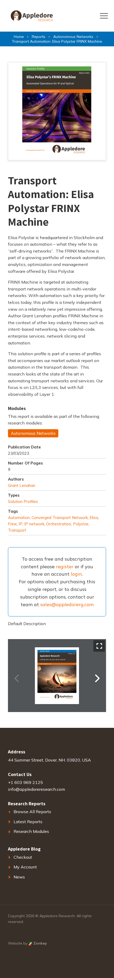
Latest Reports (28, 821)
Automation (19, 517)
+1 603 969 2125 (25, 782)
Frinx (12, 523)
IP (20, 523)
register (64, 567)
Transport (17, 530)
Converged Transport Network (60, 517)
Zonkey (39, 943)
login (76, 574)
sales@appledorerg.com (67, 604)
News (19, 877)
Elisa (94, 517)
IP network (34, 523)
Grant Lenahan (21, 485)
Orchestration (58, 523)
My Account (25, 867)
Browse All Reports (32, 811)
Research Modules (31, 831)
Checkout (23, 857)
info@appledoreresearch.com (36, 789)
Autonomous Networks (33, 433)
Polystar (81, 523)
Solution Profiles (23, 501)
